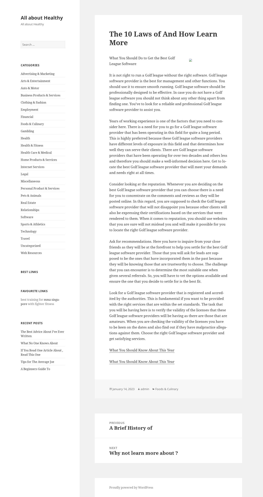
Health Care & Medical (36, 153)
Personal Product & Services (40, 188)
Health (25, 138)
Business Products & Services (40, 95)
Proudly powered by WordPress (131, 487)
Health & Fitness (32, 145)
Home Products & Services (39, 160)
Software (27, 217)
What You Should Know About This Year (141, 350)
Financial (27, 117)
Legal (24, 174)
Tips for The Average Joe (37, 362)
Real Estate (28, 203)
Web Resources (31, 253)
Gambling (27, 131)
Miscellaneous (30, 181)
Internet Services (32, 167)
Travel (25, 239)
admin (145, 389)
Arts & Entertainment (35, 81)
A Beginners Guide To (35, 369)
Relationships (30, 210)
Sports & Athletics (33, 224)
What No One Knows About (39, 343)
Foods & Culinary (32, 124)
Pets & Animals (31, 196)
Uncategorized (31, 246)
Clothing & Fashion (33, 102)
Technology (28, 231)
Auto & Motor (30, 88)
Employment (29, 110)
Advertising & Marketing (38, 74)
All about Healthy (42, 17)
